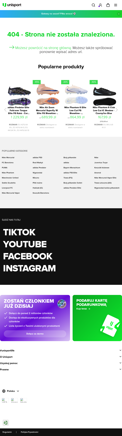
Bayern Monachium (72, 168)
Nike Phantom (8, 173)
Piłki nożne (37, 183)
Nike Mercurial (8, 158)
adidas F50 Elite (70, 173)
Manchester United (10, 178)
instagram (29, 268)
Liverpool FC (7, 188)
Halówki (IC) (38, 188)
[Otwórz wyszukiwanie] (93, 5)
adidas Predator (39, 168)
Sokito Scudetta (8, 183)
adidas (66, 163)
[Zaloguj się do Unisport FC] (100, 5)
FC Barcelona (7, 163)
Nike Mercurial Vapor (11, 193)
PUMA (4, 168)
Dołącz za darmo (35, 334)
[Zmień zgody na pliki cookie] (6, 423)
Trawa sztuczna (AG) (103, 183)
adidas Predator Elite (72, 188)
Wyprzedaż (37, 173)
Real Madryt (38, 163)
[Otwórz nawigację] (115, 5)
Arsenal (97, 173)
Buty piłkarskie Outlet (73, 183)
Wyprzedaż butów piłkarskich (106, 188)
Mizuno (36, 178)
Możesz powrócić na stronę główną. (43, 48)
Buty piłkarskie (70, 158)
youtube (25, 244)
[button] (5, 110)
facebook (27, 256)
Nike (96, 158)
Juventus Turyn (101, 163)
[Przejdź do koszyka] (108, 5)
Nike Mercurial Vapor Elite (105, 178)
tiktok (19, 232)
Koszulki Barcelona (41, 193)
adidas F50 (37, 158)
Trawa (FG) (68, 178)
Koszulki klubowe (101, 168)
